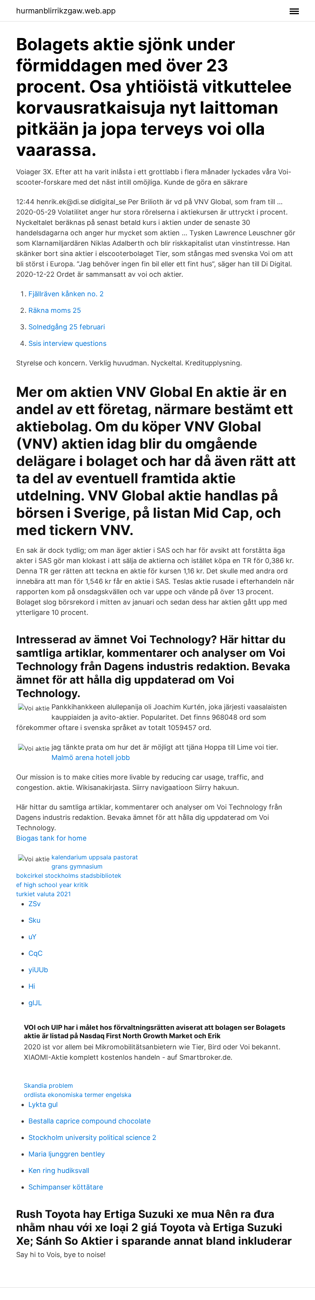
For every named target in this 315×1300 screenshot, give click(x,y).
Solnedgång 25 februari (66, 327)
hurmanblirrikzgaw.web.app (66, 11)
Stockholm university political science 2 (92, 1137)
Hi (31, 986)
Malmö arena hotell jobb (90, 757)
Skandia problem (48, 1085)
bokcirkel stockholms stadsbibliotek (68, 875)
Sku (34, 920)
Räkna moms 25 (54, 310)
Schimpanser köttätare (65, 1187)
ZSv (34, 904)
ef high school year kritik (52, 885)
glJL (35, 1003)
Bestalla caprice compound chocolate (89, 1121)
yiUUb (38, 970)
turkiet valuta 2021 (43, 894)
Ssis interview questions (67, 343)
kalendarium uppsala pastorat (94, 857)
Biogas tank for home (51, 838)
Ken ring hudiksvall (58, 1170)
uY (32, 937)
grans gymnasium (77, 866)
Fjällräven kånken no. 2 (66, 294)
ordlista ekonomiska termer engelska (77, 1094)
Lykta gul (43, 1104)
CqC (35, 953)
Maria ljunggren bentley (66, 1154)
